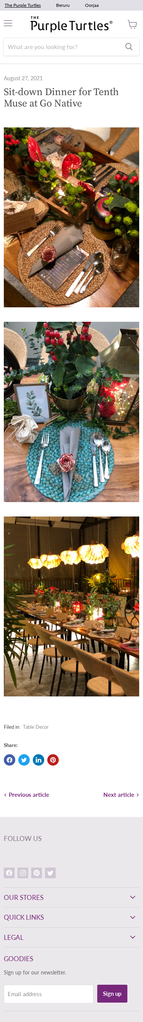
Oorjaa (92, 5)
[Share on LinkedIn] (38, 760)
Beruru (63, 5)
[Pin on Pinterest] (53, 760)
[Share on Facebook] (9, 760)
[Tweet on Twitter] (24, 760)
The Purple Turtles (23, 5)
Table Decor (36, 727)
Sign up (112, 993)
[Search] (129, 47)
